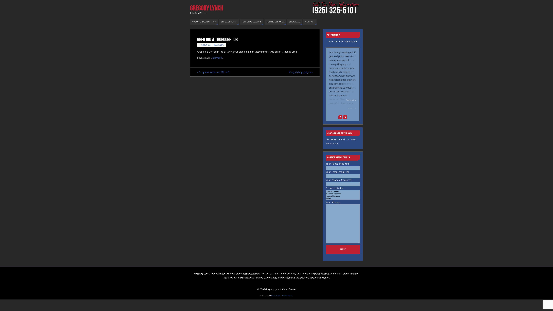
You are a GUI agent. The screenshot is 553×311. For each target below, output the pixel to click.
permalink (217, 58)
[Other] (343, 198)
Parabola (275, 295)
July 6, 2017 (219, 45)
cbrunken (206, 45)
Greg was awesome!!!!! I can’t (213, 72)
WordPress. (287, 295)
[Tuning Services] (343, 196)
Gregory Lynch (206, 8)
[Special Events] (343, 191)
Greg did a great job (301, 72)
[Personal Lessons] (343, 194)
